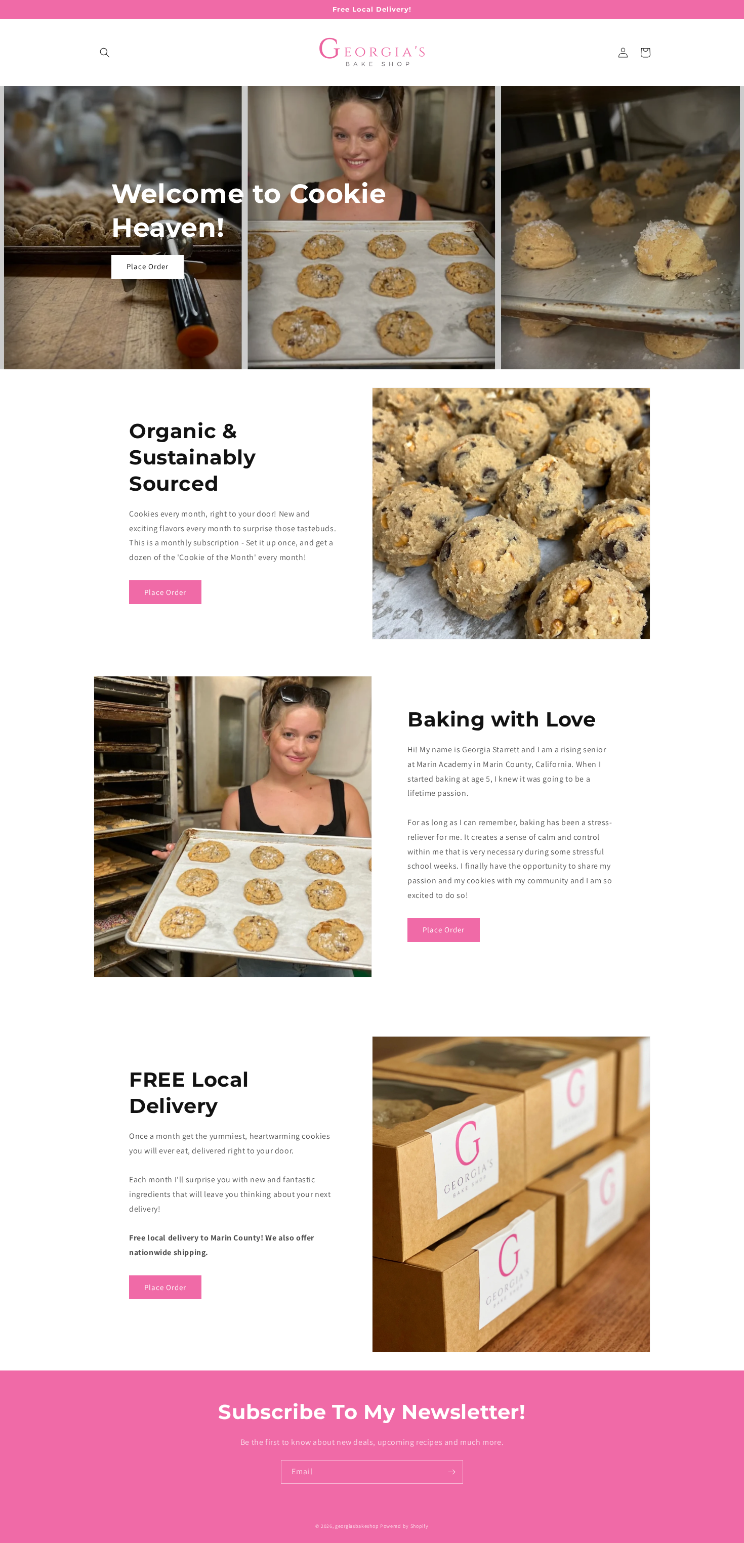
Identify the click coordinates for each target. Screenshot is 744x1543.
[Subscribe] (451, 1472)
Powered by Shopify (404, 1526)
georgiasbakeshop (357, 1526)
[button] (105, 52)
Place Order (148, 266)
